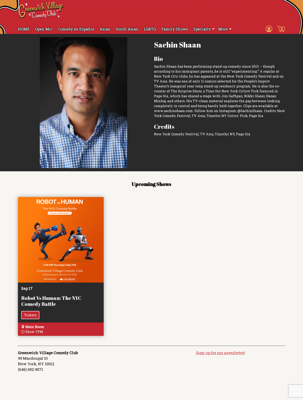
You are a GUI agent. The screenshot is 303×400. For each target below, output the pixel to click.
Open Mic (44, 29)
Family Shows (174, 29)
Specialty (202, 29)
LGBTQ (150, 29)
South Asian (127, 29)
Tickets (30, 315)
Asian (105, 29)
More (223, 29)
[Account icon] (269, 28)
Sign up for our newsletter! (220, 352)
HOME (24, 29)
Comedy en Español (76, 29)
